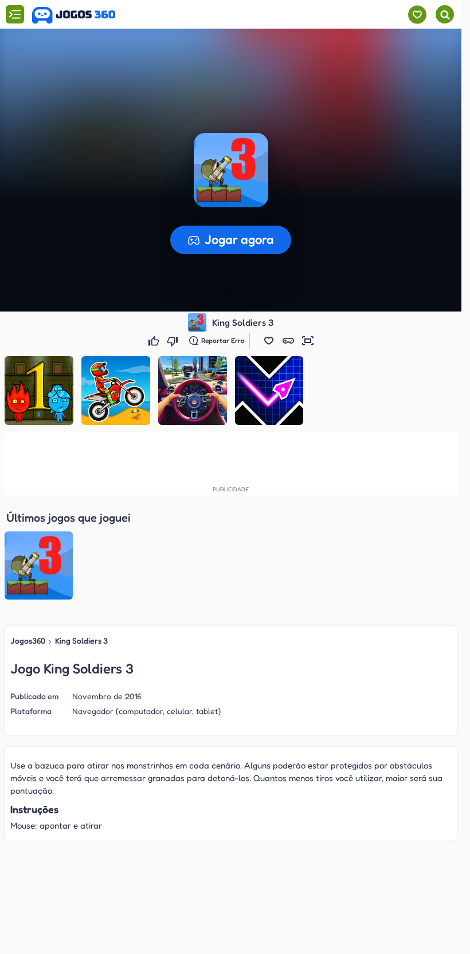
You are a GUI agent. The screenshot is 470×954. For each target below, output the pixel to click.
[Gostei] (155, 341)
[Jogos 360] (73, 15)
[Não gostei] (173, 341)
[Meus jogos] (417, 14)
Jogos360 (27, 640)
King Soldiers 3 (81, 640)
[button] (268, 341)
